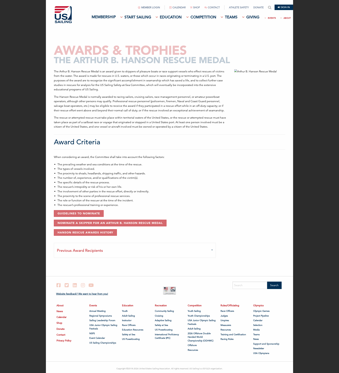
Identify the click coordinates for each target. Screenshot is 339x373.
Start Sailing (137, 17)
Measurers (226, 325)
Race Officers (129, 325)
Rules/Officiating (230, 305)
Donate (258, 7)
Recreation (161, 305)
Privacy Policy (63, 340)
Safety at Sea (128, 334)
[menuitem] (151, 9)
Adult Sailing (128, 315)
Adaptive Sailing (163, 320)
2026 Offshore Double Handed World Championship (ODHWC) (200, 337)
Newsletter (258, 348)
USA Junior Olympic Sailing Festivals (103, 327)
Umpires (225, 320)
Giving (252, 17)
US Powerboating (131, 339)
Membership (104, 17)
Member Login (150, 7)
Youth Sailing (194, 311)
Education (171, 17)
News (59, 311)
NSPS (92, 333)
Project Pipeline (261, 315)
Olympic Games (261, 311)
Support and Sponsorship (266, 343)
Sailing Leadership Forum (102, 320)
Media (256, 329)
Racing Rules (227, 339)
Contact (214, 7)
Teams (231, 17)
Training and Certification (233, 334)
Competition (203, 17)
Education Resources (132, 329)
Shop (196, 7)
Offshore (192, 345)
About (287, 18)
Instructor (126, 320)
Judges (224, 315)
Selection (257, 325)
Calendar (179, 7)
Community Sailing (164, 311)
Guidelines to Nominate (79, 213)
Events (272, 18)
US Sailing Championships (102, 342)
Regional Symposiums (100, 315)
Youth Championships (199, 315)
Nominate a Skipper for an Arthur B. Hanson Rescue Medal (110, 223)
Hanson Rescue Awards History (85, 232)
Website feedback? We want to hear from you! (82, 293)
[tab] (135, 250)
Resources (193, 350)
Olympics (258, 305)
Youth (125, 311)
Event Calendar (97, 338)
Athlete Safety (239, 7)
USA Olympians (261, 353)
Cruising (159, 315)
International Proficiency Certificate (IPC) (167, 336)
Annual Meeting (97, 311)
